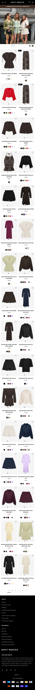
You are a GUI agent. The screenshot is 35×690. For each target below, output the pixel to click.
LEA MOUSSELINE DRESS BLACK (9, 578)
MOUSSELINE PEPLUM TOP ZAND (26, 243)
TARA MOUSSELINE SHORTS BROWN (25, 142)
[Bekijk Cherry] (10, 250)
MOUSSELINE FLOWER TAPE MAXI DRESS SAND (26, 579)
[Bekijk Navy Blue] (27, 282)
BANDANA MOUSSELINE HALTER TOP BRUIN (9, 176)
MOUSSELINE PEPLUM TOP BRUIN (9, 73)
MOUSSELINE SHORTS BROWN (9, 310)
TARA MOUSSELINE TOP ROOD (9, 107)
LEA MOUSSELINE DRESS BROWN (26, 209)
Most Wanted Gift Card (7, 642)
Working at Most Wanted (8, 644)
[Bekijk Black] (4, 113)
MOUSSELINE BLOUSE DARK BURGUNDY (9, 511)
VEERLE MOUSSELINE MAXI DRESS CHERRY (9, 243)
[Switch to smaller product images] (32, 46)
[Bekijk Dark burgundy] (25, 282)
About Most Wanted (7, 636)
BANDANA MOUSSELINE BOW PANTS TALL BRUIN (26, 74)
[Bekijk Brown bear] (7, 79)
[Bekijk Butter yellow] (28, 214)
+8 (30, 317)
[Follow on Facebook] (2, 670)
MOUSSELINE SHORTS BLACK (9, 378)
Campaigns (4, 634)
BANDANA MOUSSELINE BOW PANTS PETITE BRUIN (26, 108)
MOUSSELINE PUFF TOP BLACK (26, 378)
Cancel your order (6, 604)
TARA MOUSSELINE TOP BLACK (26, 175)
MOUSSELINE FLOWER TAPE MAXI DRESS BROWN (9, 345)
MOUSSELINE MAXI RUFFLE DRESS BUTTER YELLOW (9, 545)
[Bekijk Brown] (26, 80)
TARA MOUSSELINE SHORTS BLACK (9, 210)
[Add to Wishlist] (16, 51)
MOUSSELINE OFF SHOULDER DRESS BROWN (9, 411)
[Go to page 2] (26, 590)
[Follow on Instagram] (6, 670)
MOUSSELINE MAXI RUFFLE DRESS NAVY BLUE (26, 311)
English (17, 674)
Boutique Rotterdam (7, 639)
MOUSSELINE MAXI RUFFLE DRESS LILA (26, 477)
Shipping (4, 607)
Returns (4, 602)
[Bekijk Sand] (11, 79)
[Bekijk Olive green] (8, 113)
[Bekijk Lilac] (12, 113)
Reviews (4, 628)
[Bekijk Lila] (26, 214)
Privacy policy (5, 618)
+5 (14, 112)
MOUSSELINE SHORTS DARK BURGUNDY (26, 511)
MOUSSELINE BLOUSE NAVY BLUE (26, 444)
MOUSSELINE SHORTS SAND (9, 444)
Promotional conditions (7, 621)
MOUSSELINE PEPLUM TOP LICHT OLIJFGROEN (9, 277)
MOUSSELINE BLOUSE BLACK (26, 344)
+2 (30, 282)
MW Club (4, 631)
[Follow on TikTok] (15, 670)
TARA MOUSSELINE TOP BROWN (9, 141)
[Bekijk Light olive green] (9, 79)
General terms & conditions (9, 615)
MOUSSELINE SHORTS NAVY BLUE (9, 476)
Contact (4, 612)
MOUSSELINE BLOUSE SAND (26, 410)
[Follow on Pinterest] (11, 670)
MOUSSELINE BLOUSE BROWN (26, 276)
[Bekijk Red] (10, 113)
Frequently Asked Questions (9, 610)
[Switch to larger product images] (30, 46)
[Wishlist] (29, 2)
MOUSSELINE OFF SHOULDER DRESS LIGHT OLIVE (26, 545)
